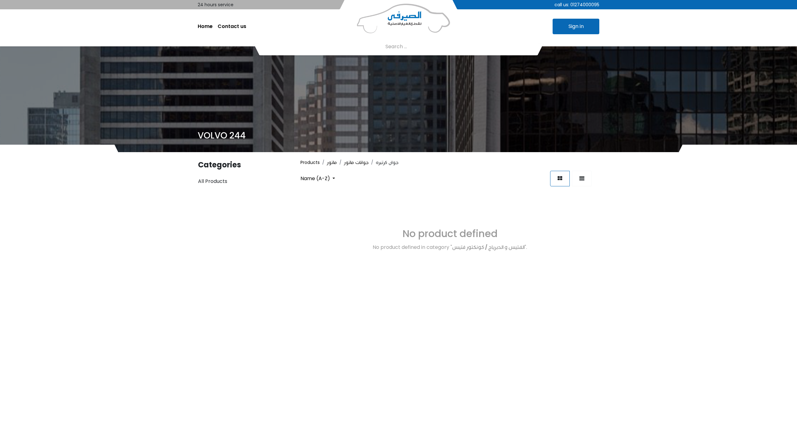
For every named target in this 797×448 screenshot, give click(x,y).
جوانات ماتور (356, 162)
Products (310, 162)
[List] (582, 178)
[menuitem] (205, 26)
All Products (212, 181)
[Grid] (560, 178)
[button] (317, 178)
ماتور (332, 162)
